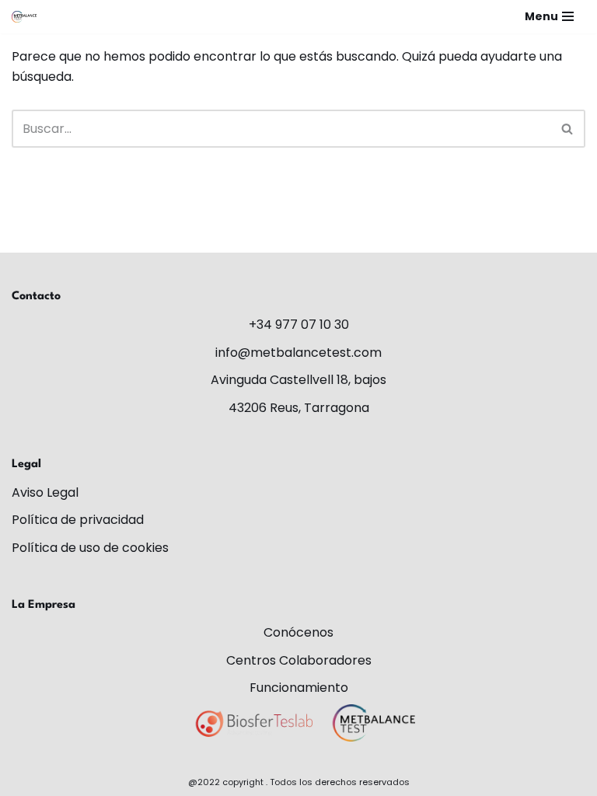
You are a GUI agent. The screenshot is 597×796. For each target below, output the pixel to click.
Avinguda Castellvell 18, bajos (298, 380)
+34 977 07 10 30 (299, 324)
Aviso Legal (45, 492)
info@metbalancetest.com (298, 352)
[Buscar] (567, 129)
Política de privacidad (78, 520)
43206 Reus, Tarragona (299, 408)
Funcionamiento (299, 687)
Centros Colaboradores (299, 660)
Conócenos (298, 632)
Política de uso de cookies (90, 548)
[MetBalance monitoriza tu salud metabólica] (24, 17)
